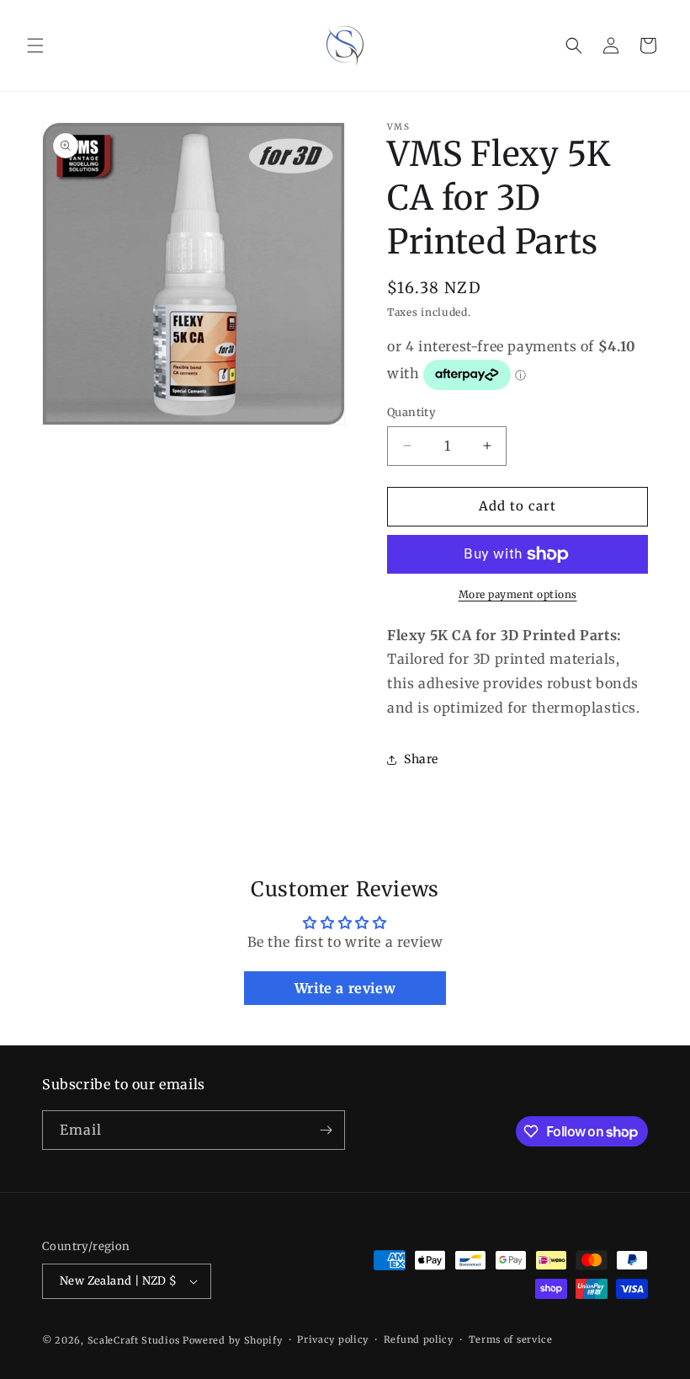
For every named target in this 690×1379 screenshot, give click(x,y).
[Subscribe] (325, 1130)
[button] (35, 45)
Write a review (345, 988)
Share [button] (421, 759)
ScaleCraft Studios (134, 1340)
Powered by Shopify (233, 1340)
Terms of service (511, 1339)
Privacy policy (333, 1339)
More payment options (518, 594)
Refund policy (419, 1339)
